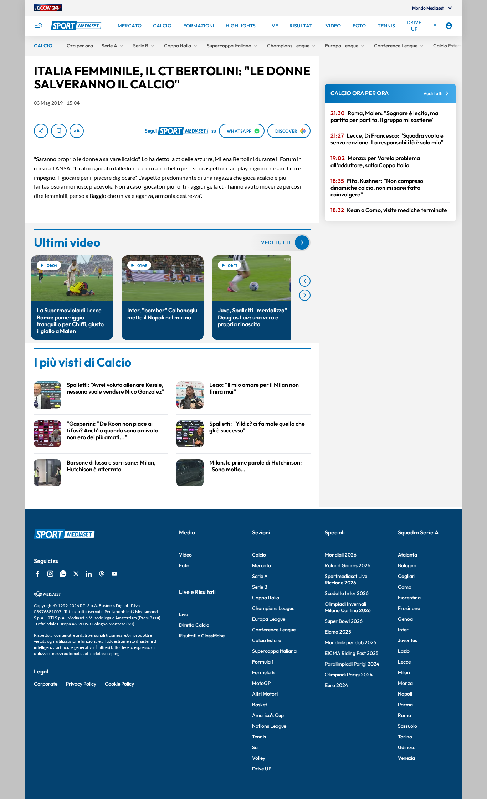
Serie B (259, 587)
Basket (259, 704)
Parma (405, 704)
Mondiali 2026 (341, 555)
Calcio (259, 555)
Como (404, 587)
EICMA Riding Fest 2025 (352, 653)
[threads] (101, 573)
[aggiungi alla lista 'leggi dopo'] (59, 131)
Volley (258, 758)
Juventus (407, 640)
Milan (404, 672)
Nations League (269, 726)
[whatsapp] (63, 573)
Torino (405, 736)
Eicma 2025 (338, 632)
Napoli (405, 694)
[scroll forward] (305, 295)
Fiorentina (409, 597)
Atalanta (407, 555)
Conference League (274, 629)
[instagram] (50, 573)
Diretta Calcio (194, 625)
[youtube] (114, 573)
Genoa (405, 619)
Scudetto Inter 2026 (347, 593)
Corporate (45, 684)
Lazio (404, 651)
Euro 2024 (336, 685)
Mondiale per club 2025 (350, 642)
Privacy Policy (81, 684)
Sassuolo (407, 726)
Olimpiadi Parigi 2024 (349, 674)
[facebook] (37, 573)
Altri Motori (265, 694)
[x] (76, 573)
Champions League (273, 608)
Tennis (259, 736)
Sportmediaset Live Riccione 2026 (346, 579)
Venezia (406, 758)
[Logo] (77, 25)
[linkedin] (88, 573)
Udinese (406, 747)
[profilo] (449, 25)
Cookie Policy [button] (119, 684)
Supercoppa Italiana (274, 651)
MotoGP (261, 683)
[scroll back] (305, 281)
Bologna (407, 565)
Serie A (260, 576)
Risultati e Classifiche (202, 635)
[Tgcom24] (48, 7)
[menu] (38, 25)
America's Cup (268, 715)
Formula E (263, 672)
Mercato (261, 565)
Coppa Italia (265, 597)
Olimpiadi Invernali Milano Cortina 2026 (348, 607)
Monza (405, 683)
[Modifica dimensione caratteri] (77, 131)
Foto (184, 565)
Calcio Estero (266, 640)
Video (185, 555)
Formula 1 (262, 662)
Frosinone (409, 608)
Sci (255, 747)
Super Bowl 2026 (344, 621)
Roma (404, 715)
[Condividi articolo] (41, 131)
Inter (403, 629)
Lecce (404, 662)
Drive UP (261, 768)
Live (183, 614)
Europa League (268, 619)
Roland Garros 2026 (347, 565)
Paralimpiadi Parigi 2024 (352, 664)
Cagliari (406, 576)
